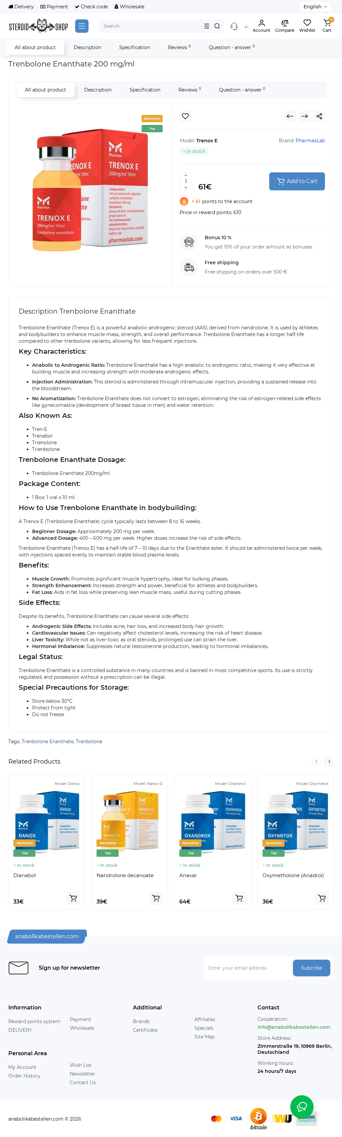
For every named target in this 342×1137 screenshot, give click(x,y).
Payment (56, 7)
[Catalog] (82, 26)
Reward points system (34, 1021)
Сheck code (93, 7)
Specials (203, 1028)
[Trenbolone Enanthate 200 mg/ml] (90, 194)
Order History (24, 1076)
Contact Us (83, 1083)
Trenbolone (89, 742)
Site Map (204, 1037)
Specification (134, 47)
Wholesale (131, 7)
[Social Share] (319, 116)
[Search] (217, 26)
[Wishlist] (185, 116)
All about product (35, 47)
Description (87, 47)
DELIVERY (20, 1030)
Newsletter (82, 1074)
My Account (22, 1067)
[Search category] (206, 26)
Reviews (179, 47)
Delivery (23, 7)
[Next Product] (304, 116)
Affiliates (204, 1019)
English (313, 7)
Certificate (145, 1030)
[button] (316, 761)
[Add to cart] (73, 898)
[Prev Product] (290, 116)
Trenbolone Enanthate (47, 742)
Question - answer (232, 47)
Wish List (81, 1065)
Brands (141, 1021)
